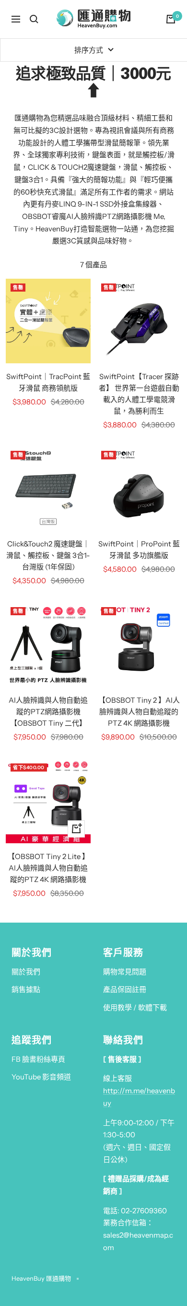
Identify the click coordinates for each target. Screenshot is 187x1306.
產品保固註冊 (124, 989)
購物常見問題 (124, 971)
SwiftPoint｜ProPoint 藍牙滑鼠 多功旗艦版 (139, 549)
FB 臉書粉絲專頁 (38, 1059)
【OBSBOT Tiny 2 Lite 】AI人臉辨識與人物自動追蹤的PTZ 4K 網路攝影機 (48, 868)
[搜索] (34, 19)
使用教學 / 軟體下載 (135, 1007)
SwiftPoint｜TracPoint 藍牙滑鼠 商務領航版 (48, 382)
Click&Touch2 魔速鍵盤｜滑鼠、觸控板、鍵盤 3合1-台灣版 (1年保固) (48, 555)
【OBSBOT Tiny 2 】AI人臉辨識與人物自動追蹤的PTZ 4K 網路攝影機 (139, 712)
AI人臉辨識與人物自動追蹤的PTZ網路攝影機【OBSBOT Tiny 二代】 (48, 712)
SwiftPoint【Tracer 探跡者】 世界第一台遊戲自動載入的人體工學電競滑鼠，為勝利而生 (139, 393)
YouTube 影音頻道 (41, 1076)
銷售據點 (26, 989)
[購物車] (170, 19)
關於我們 (26, 971)
